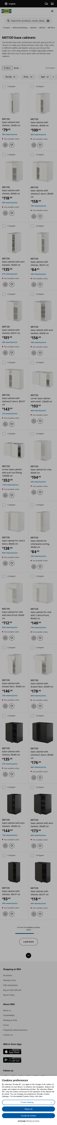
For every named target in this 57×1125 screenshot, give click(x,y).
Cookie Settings (27, 1102)
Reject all (28, 1109)
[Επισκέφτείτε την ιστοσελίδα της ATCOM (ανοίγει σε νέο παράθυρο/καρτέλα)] (28, 1121)
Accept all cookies (28, 1116)
